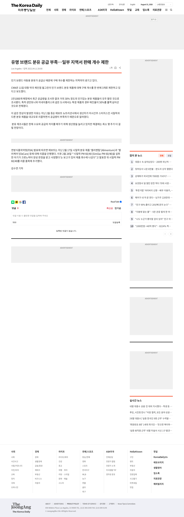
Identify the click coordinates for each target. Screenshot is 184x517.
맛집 (131, 487)
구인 (131, 457)
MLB (84, 474)
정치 (13, 478)
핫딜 (129, 10)
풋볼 (84, 483)
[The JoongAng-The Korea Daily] (21, 507)
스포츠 (85, 465)
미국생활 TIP (111, 470)
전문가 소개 (110, 465)
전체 (48, 10)
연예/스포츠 (85, 10)
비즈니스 (38, 478)
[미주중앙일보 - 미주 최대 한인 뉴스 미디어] (26, 7)
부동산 (37, 474)
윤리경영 (102, 504)
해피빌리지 (159, 483)
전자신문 (122, 4)
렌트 (131, 461)
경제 (64, 10)
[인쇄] (115, 67)
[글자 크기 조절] (110, 67)
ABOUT (48, 504)
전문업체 (133, 474)
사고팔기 (133, 478)
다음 (171, 234)
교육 (137, 10)
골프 (84, 487)
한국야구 (85, 470)
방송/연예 (86, 457)
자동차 (37, 483)
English (132, 4)
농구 (84, 478)
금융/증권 (39, 465)
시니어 (61, 483)
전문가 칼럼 (110, 461)
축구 (84, 491)
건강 (60, 461)
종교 (60, 465)
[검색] (171, 9)
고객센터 (111, 504)
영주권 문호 (110, 474)
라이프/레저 (63, 457)
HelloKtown (117, 10)
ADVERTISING (59, 504)
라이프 (72, 10)
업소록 (146, 10)
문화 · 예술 (63, 478)
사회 (56, 10)
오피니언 (14, 487)
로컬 (169, 155)
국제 (13, 483)
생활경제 (38, 461)
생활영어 (158, 467)
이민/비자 (15, 470)
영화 (84, 461)
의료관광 (157, 10)
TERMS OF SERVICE (89, 504)
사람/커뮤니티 (16, 465)
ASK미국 (102, 10)
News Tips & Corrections (126, 504)
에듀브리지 (159, 462)
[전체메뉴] (166, 9)
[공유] (120, 67)
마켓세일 (133, 483)
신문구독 (110, 4)
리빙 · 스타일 (64, 474)
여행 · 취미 (63, 470)
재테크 (37, 470)
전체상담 (109, 457)
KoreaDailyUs (161, 457)
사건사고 (14, 461)
